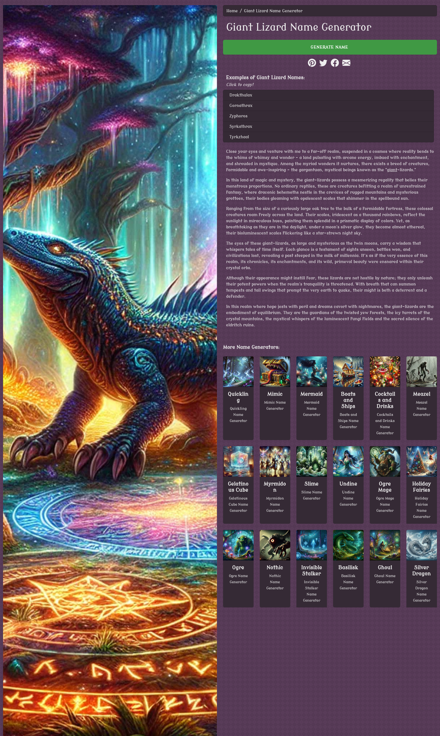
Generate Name (330, 47)
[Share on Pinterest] (312, 65)
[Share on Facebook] (335, 65)
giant (392, 170)
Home (232, 11)
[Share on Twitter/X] (323, 65)
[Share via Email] (346, 65)
